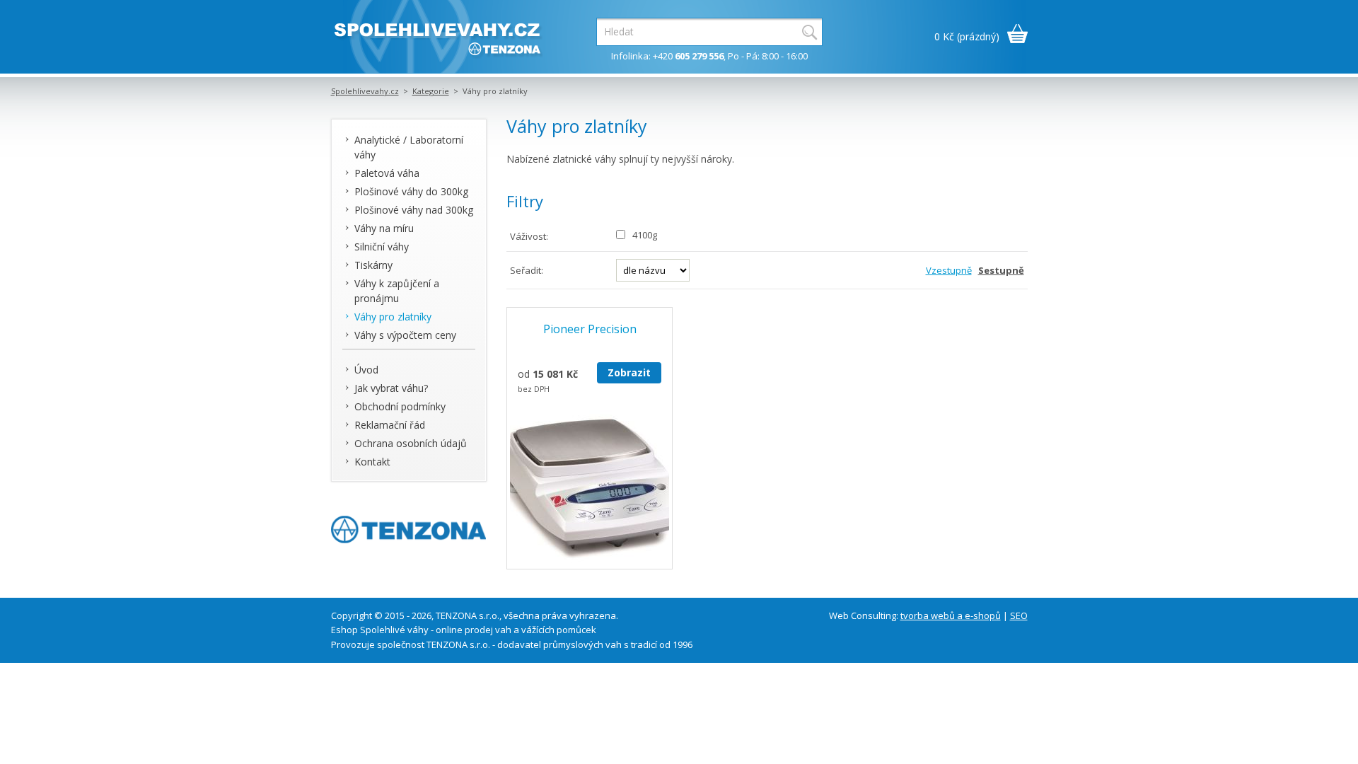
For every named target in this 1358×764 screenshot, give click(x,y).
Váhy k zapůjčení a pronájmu (396, 291)
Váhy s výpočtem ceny (405, 335)
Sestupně (1001, 270)
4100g (644, 235)
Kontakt (372, 461)
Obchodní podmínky (400, 406)
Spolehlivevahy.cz (365, 91)
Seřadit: (526, 270)
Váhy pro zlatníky (392, 316)
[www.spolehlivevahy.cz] (437, 37)
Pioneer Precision (590, 329)
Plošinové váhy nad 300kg (413, 209)
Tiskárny (373, 265)
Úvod (366, 369)
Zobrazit (629, 372)
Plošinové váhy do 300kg (411, 191)
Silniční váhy (381, 246)
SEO (1019, 615)
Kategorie (430, 91)
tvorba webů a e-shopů (950, 615)
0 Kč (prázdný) (966, 36)
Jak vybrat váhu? (391, 388)
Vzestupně (949, 270)
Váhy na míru (384, 228)
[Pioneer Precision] (590, 489)
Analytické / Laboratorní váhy (408, 147)
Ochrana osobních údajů (410, 443)
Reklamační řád (389, 425)
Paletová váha (386, 173)
